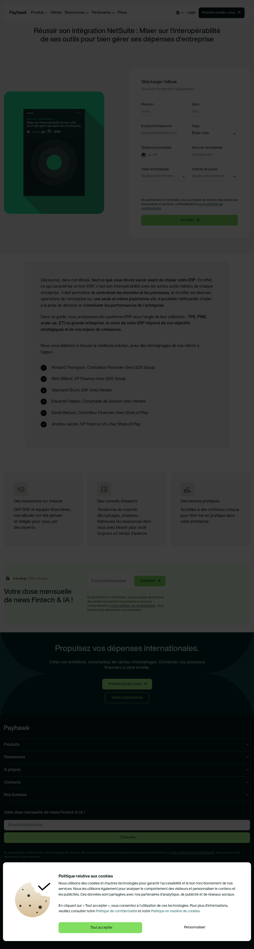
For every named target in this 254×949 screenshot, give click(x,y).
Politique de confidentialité (116, 911)
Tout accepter (101, 927)
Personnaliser (194, 927)
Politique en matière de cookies (175, 911)
